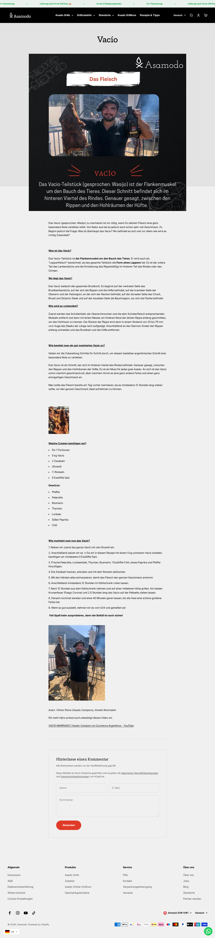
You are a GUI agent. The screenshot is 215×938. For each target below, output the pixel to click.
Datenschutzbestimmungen (75, 776)
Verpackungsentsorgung (137, 886)
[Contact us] (208, 931)
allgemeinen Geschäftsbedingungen (139, 773)
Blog (186, 886)
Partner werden (192, 898)
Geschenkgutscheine (77, 892)
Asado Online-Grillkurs (78, 886)
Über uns (188, 875)
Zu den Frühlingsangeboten (102, 4)
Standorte (105, 15)
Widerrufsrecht (16, 892)
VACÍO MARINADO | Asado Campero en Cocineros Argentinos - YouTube (91, 725)
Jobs (186, 880)
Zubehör (70, 880)
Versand (128, 892)
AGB (10, 880)
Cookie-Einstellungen (20, 898)
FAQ (125, 875)
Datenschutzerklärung (20, 886)
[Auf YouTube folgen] (26, 913)
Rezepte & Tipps (150, 15)
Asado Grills (62, 15)
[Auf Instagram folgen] (18, 913)
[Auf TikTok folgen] (34, 913)
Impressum (14, 875)
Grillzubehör (84, 15)
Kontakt (127, 880)
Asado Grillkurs (127, 15)
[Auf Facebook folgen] (10, 913)
